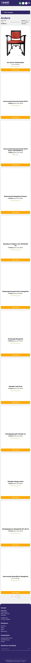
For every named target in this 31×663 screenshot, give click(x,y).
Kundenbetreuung (5, 639)
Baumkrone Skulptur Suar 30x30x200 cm (15, 245)
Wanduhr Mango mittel (15, 481)
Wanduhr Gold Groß (15, 386)
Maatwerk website (17, 661)
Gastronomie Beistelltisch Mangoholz (15, 576)
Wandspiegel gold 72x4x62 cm (15, 434)
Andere (2, 627)
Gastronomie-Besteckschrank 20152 (15, 101)
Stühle (2, 629)
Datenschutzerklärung (18, 660)
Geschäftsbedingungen (9, 660)
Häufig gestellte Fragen (6, 638)
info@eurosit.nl (4, 618)
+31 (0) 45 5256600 (5, 619)
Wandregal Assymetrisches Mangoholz (15, 291)
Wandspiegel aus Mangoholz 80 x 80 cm (15, 529)
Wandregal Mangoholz (15, 339)
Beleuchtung (4, 631)
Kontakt (3, 641)
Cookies (24, 660)
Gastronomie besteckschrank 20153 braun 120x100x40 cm (15, 149)
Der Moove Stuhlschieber (15, 62)
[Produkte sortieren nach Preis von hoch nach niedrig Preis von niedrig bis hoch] (15, 22)
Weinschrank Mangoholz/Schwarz (15, 196)
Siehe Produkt (15, 70)
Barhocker (3, 626)
